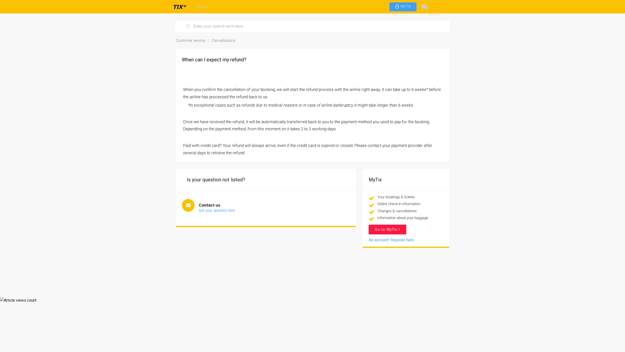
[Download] (303, 113)
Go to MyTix (386, 229)
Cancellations (223, 40)
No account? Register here (391, 240)
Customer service (437, 6)
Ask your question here (217, 210)
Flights (202, 6)
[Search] (188, 26)
